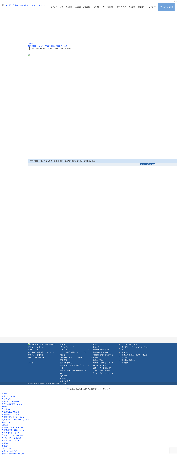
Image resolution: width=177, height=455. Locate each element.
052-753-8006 (38, 357)
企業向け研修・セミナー (102, 360)
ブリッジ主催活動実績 (101, 370)
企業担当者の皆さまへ (101, 350)
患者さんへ (97, 347)
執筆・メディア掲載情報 (102, 368)
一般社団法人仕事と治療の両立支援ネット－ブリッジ (53, 383)
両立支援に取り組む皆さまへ (104, 355)
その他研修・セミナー (101, 365)
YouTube (151, 164)
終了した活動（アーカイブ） (104, 373)
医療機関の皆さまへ (100, 352)
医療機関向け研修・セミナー (104, 363)
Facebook (144, 164)
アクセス (173, 1)
